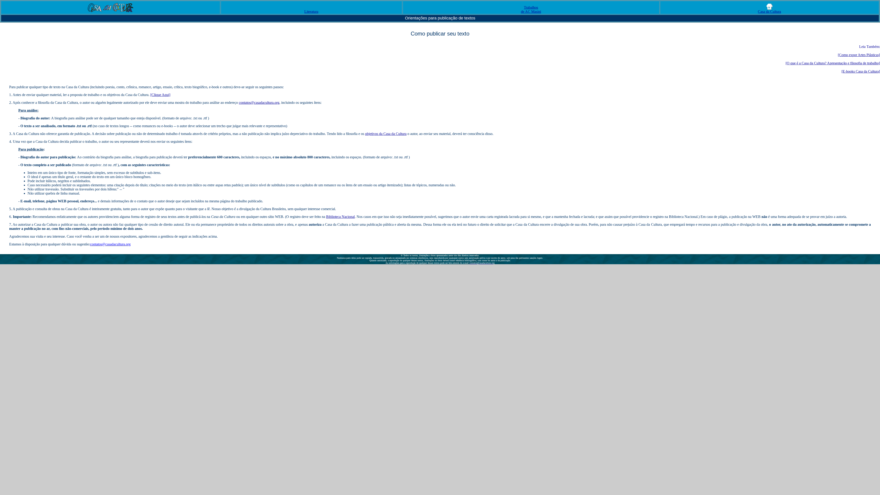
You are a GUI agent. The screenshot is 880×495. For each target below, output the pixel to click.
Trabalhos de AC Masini (531, 10)
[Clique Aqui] (160, 95)
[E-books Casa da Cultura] (861, 71)
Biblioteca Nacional (340, 217)
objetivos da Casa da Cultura (386, 134)
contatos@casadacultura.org (259, 102)
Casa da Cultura (769, 12)
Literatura (311, 12)
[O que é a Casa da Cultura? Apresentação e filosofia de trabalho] (833, 63)
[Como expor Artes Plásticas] (859, 55)
